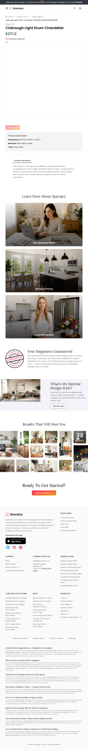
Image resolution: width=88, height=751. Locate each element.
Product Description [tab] (22, 160)
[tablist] (22, 160)
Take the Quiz (58, 406)
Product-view (22, 17)
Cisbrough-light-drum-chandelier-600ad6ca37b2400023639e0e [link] (32, 20)
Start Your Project (43, 493)
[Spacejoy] (16, 8)
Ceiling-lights (37, 17)
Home (10, 17)
